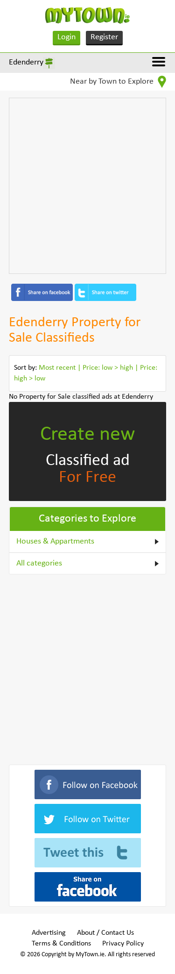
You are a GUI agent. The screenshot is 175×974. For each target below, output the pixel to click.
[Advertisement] (87, 185)
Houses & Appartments (55, 541)
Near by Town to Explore (112, 81)
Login (66, 37)
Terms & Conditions (61, 943)
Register (104, 37)
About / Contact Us (105, 933)
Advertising (49, 933)
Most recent (57, 368)
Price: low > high (108, 368)
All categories (39, 563)
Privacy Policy (123, 943)
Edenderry (26, 62)
